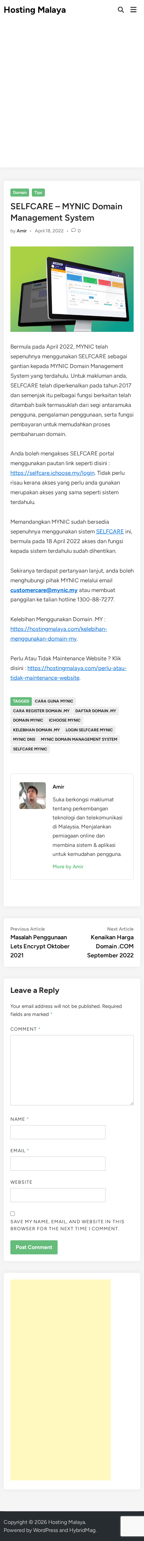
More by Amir (68, 867)
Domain (20, 192)
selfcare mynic (30, 749)
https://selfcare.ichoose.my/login (52, 472)
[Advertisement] (72, 95)
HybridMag (82, 1530)
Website (21, 1182)
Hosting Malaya (35, 9)
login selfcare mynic (89, 730)
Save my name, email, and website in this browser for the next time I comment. (67, 1225)
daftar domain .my (95, 711)
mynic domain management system (79, 739)
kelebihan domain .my (36, 730)
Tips (38, 192)
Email (20, 1151)
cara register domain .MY (41, 711)
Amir (22, 231)
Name (19, 1119)
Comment (25, 1029)
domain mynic (28, 720)
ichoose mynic (65, 720)
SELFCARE (110, 531)
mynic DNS (24, 739)
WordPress (45, 1530)
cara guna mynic (54, 701)
